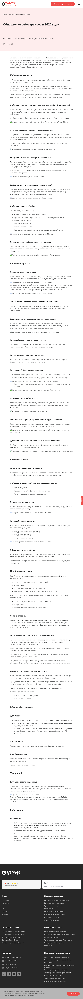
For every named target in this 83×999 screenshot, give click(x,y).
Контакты (5, 903)
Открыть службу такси (51, 917)
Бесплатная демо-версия (63, 4)
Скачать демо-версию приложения (13, 934)
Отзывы (4, 911)
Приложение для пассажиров (54, 903)
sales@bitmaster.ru (11, 964)
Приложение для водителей (53, 906)
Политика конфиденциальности (55, 931)
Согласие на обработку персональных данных (59, 934)
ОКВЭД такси (48, 962)
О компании (6, 900)
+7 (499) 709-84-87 (11, 968)
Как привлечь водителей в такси (55, 981)
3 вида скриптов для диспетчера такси (57, 970)
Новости (5, 914)
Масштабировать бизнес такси (54, 914)
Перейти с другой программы (54, 911)
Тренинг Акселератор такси (11, 937)
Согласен (73, 993)
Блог (3, 908)
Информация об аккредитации (54, 943)
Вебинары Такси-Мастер (10, 940)
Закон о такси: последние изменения (56, 957)
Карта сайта (48, 945)
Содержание (81, 500)
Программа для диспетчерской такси (56, 900)
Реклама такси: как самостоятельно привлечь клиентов (59, 966)
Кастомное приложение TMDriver (13, 943)
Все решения (48, 908)
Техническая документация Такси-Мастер (58, 940)
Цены (4, 906)
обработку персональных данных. (24, 995)
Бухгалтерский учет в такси (53, 975)
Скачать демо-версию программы (13, 931)
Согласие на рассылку (51, 937)
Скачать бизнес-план (51, 920)
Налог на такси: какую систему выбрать (57, 960)
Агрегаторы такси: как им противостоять (58, 972)
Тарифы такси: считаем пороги (54, 978)
